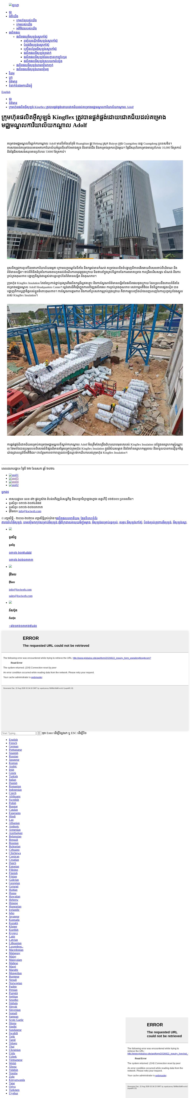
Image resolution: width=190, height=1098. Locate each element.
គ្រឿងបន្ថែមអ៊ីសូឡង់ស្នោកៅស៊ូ (40, 48)
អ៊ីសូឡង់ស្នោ (179, 522)
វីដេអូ (11, 73)
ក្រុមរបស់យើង (24, 24)
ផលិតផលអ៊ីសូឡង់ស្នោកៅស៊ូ (32, 36)
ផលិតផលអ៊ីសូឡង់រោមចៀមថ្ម (32, 69)
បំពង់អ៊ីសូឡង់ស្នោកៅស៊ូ (36, 44)
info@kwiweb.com (30, 511)
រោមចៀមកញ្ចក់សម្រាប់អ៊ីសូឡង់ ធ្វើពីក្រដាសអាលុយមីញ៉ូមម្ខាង (57, 522)
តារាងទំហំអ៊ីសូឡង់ (11, 522)
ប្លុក (11, 77)
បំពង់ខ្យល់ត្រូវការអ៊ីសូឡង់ (157, 522)
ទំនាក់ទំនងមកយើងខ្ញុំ (20, 85)
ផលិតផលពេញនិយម (67, 518)
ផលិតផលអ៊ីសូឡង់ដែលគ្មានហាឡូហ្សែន (45, 57)
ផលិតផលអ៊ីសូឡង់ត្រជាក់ (37, 52)
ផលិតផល (14, 32)
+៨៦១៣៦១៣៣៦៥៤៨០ (23, 625)
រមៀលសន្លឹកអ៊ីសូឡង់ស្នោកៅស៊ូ (41, 40)
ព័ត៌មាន (13, 81)
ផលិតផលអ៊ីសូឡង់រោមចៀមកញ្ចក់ (34, 65)
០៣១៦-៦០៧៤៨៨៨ (20, 552)
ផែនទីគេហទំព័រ (89, 518)
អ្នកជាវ (5, 491)
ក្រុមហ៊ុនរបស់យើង (26, 20)
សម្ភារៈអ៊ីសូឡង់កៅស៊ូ (130, 522)
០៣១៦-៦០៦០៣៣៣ (21, 559)
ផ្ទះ (10, 12)
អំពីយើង (13, 16)
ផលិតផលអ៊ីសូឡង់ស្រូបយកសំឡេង (43, 61)
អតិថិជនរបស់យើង (26, 28)
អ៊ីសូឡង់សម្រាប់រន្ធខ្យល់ (105, 522)
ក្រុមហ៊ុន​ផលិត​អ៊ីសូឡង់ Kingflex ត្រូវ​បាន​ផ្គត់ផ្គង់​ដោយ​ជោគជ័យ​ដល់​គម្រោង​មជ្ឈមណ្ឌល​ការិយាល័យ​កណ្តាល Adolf (71, 107)
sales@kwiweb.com (20, 595)
